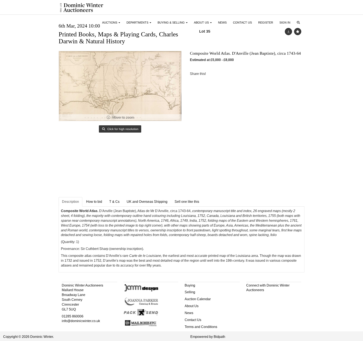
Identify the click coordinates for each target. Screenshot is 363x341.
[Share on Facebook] (213, 74)
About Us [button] (202, 22)
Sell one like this (187, 201)
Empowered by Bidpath (207, 336)
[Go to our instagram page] (230, 74)
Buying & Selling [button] (171, 22)
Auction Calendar (198, 299)
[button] (299, 23)
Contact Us (242, 22)
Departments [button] (137, 22)
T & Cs (114, 201)
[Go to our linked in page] (259, 297)
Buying (190, 285)
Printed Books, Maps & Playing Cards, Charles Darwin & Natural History (118, 38)
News (222, 22)
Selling (190, 292)
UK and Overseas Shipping (147, 201)
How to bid (94, 201)
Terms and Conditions (201, 327)
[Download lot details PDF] (288, 31)
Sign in (284, 22)
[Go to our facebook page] (250, 297)
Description (70, 201)
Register (265, 22)
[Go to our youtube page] (268, 297)
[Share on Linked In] (222, 74)
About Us (192, 306)
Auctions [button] (110, 22)
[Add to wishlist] (297, 31)
